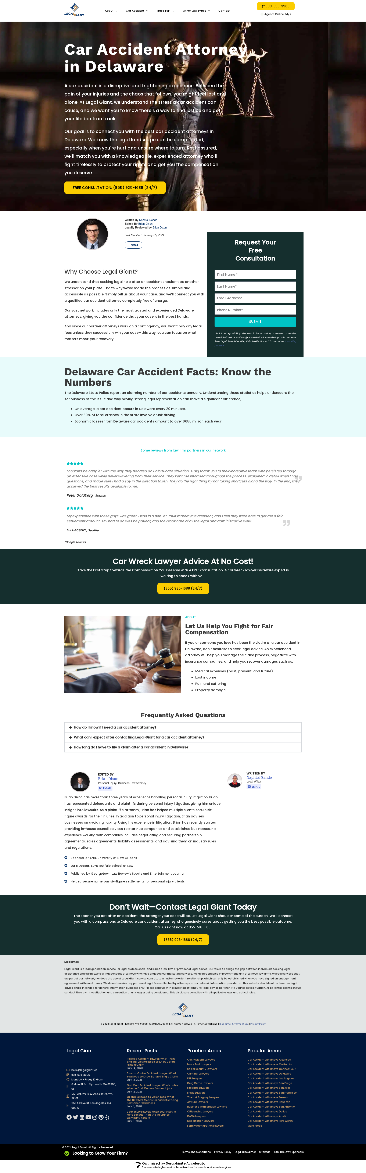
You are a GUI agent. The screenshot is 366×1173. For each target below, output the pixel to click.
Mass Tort (164, 11)
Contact (224, 11)
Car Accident (135, 11)
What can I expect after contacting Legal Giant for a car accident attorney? (139, 737)
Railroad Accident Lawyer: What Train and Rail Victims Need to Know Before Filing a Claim (151, 1062)
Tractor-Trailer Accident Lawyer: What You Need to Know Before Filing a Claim (152, 1075)
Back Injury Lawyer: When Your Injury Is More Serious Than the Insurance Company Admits (151, 1115)
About (109, 11)
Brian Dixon (145, 223)
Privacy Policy (258, 1024)
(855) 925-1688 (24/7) (183, 588)
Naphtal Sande (148, 220)
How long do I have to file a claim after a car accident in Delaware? (131, 747)
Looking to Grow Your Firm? (100, 1153)
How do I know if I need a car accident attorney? (115, 727)
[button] (183, 727)
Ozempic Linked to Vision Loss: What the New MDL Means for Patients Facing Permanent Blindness (152, 1100)
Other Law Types (194, 11)
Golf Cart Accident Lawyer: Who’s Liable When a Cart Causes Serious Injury (152, 1086)
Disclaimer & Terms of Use (233, 1024)
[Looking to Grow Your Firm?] (66, 1153)
